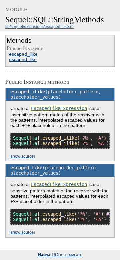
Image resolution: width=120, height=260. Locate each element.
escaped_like (23, 59)
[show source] (22, 156)
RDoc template (60, 254)
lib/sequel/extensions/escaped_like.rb (39, 27)
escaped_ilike (23, 54)
